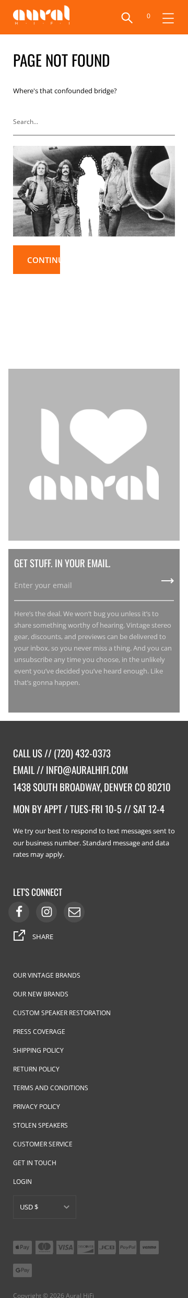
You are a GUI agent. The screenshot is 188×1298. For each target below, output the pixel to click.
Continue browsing (43, 264)
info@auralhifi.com (87, 770)
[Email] (74, 912)
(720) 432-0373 (82, 753)
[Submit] (169, 121)
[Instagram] (46, 912)
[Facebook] (18, 912)
